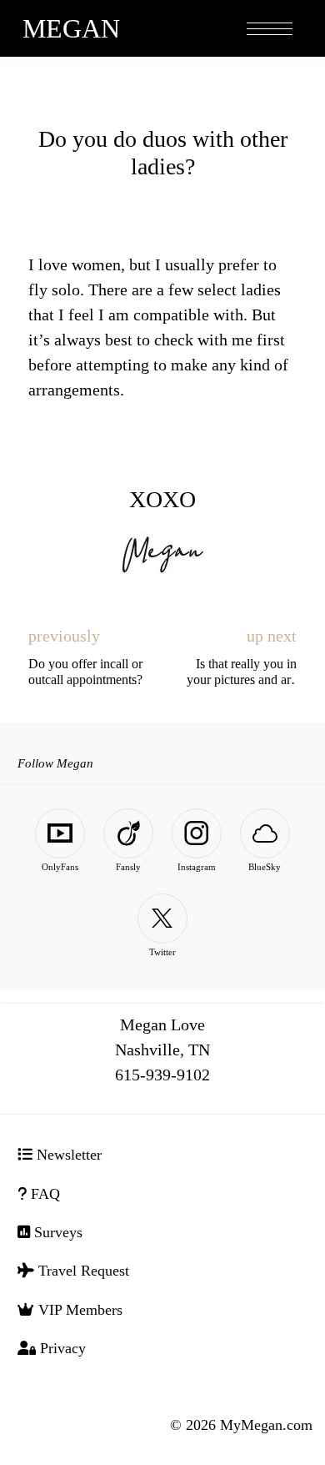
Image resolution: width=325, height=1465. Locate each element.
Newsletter (67, 1154)
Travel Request (81, 1270)
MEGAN (71, 28)
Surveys (56, 1232)
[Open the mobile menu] (269, 29)
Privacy (61, 1348)
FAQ (43, 1194)
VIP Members (78, 1309)
